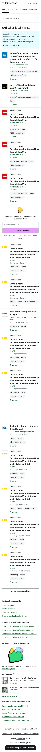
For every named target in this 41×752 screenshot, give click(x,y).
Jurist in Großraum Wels (11, 710)
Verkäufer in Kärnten (9, 612)
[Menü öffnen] (2, 3)
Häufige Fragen (9, 729)
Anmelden (33, 3)
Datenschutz (7, 734)
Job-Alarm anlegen (21, 231)
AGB (35, 729)
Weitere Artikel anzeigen (11, 697)
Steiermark (15, 71)
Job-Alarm (33, 9)
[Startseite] (11, 3)
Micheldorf (14, 393)
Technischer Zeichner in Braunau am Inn (17, 720)
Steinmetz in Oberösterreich (13, 717)
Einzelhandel (11, 27)
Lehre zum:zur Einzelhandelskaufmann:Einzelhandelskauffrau (24, 117)
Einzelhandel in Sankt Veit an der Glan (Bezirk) (19, 634)
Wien (22, 71)
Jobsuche (5, 9)
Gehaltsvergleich (8, 669)
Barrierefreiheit (19, 734)
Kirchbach (14, 473)
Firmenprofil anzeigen (11, 46)
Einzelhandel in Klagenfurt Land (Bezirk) (17, 637)
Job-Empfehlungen (19, 9)
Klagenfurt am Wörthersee (21, 97)
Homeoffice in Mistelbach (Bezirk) (14, 713)
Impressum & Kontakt (24, 729)
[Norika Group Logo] (20, 743)
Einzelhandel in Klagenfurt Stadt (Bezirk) (17, 630)
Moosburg (14, 575)
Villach (12, 302)
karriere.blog (8, 674)
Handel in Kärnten (8, 609)
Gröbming (36, 97)
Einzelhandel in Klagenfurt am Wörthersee (18, 627)
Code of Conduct (32, 734)
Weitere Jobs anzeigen (20, 591)
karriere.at (25, 702)
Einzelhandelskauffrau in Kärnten (14, 616)
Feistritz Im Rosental (18, 161)
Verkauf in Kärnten (9, 605)
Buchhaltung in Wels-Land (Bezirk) (15, 706)
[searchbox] (20, 18)
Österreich (14, 326)
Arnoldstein (14, 267)
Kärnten (27, 27)
